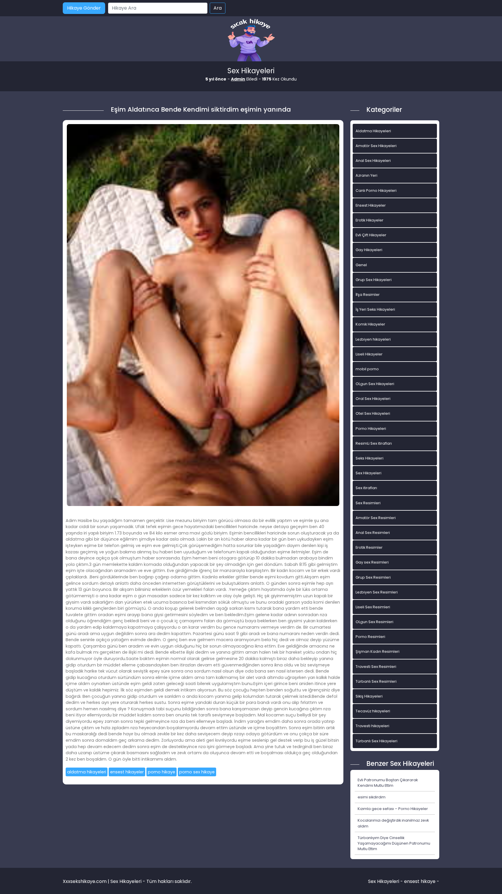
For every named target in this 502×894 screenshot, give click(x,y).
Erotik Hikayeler (369, 220)
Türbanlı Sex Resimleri (376, 681)
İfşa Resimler (368, 294)
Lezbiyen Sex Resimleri (377, 592)
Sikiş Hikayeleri (369, 696)
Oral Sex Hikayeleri (373, 398)
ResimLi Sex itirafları (374, 443)
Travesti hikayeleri (372, 725)
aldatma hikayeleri (86, 772)
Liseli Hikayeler (369, 354)
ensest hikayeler (127, 772)
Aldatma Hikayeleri (373, 130)
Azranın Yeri (366, 175)
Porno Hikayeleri (371, 428)
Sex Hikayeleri (368, 473)
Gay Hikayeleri (369, 249)
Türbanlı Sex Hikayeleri (376, 741)
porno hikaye (161, 772)
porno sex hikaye (197, 772)
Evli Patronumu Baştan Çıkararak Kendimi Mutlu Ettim (388, 782)
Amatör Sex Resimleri (376, 517)
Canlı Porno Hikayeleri (376, 190)
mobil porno (367, 368)
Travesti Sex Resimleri (376, 666)
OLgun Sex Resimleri (374, 621)
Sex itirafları (366, 487)
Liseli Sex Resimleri (373, 607)
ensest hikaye (419, 881)
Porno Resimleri (370, 636)
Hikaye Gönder (84, 8)
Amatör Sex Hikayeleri (376, 145)
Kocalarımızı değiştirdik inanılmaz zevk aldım (393, 823)
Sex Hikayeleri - (386, 881)
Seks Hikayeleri (369, 458)
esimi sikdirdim (372, 797)
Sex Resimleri (368, 502)
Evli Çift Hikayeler (371, 235)
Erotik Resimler (369, 547)
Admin (238, 79)
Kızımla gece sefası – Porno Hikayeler (393, 808)
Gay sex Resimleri (372, 562)
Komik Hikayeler (370, 324)
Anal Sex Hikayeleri (373, 160)
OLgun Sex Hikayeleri (375, 383)
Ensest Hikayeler (371, 205)
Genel (361, 264)
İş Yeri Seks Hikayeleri (375, 309)
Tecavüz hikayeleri (373, 711)
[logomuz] (251, 40)
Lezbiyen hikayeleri (373, 339)
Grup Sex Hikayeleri (374, 279)
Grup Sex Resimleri (373, 577)
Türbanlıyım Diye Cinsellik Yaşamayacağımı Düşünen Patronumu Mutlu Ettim (394, 843)
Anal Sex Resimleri (373, 532)
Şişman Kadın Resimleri (377, 651)
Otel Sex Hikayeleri (373, 413)
